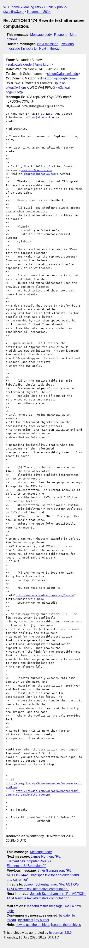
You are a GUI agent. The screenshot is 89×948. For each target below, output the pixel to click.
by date (64, 915)
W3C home (11, 7)
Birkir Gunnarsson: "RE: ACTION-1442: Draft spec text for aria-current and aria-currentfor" (43, 875)
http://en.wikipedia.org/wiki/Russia (45, 595)
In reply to (29, 48)
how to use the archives (33, 924)
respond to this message (45, 906)
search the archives (66, 924)
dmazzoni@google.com (57, 78)
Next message (47, 44)
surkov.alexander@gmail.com (29, 64)
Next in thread (49, 48)
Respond (60, 34)
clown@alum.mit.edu (62, 74)
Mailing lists (32, 7)
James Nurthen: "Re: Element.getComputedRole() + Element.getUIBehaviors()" (34, 861)
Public (49, 7)
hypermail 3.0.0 (60, 932)
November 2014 (39, 11)
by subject (25, 920)
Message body (41, 34)
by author (42, 920)
